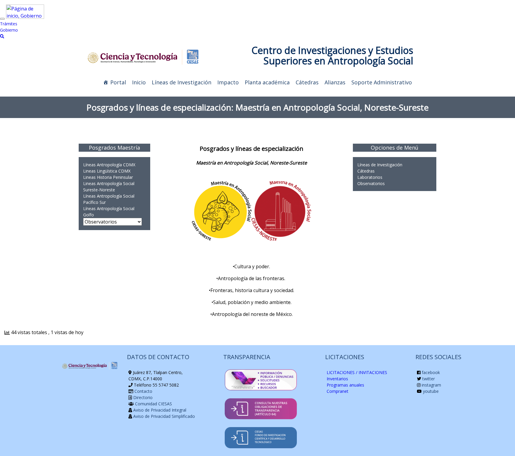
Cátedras (307, 82)
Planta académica (267, 82)
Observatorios (371, 183)
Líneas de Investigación (181, 82)
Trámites (8, 24)
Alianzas (335, 82)
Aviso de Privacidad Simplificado (163, 416)
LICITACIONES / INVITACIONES (357, 372)
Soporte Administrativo (381, 82)
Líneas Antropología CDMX (109, 164)
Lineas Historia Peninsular (108, 177)
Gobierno (9, 30)
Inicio (139, 82)
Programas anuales (345, 385)
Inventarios (337, 378)
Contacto (142, 391)
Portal (118, 82)
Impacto (228, 82)
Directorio (142, 397)
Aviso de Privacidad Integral (159, 410)
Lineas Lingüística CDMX (107, 171)
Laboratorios (369, 177)
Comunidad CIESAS (153, 404)
